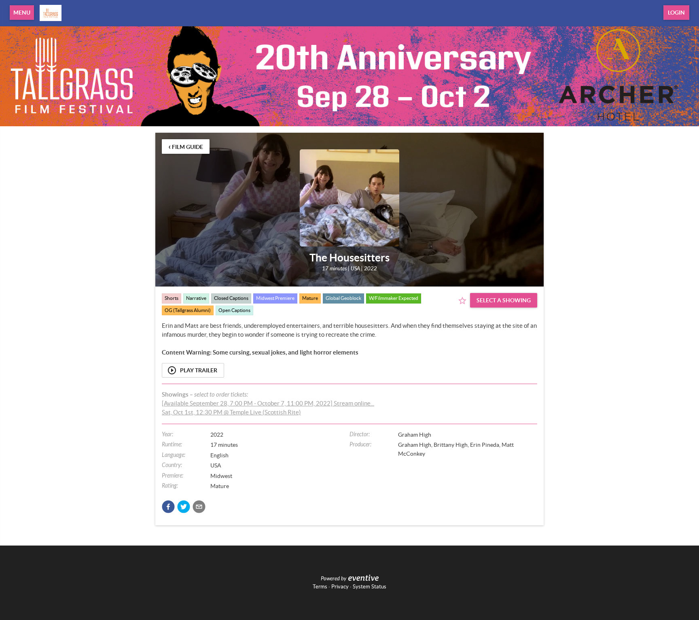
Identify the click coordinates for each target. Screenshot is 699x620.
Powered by (333, 578)
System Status (369, 587)
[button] (168, 506)
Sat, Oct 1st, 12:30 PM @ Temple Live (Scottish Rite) (231, 412)
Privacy (340, 587)
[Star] (462, 301)
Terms (320, 587)
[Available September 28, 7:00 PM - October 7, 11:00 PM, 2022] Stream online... (268, 403)
